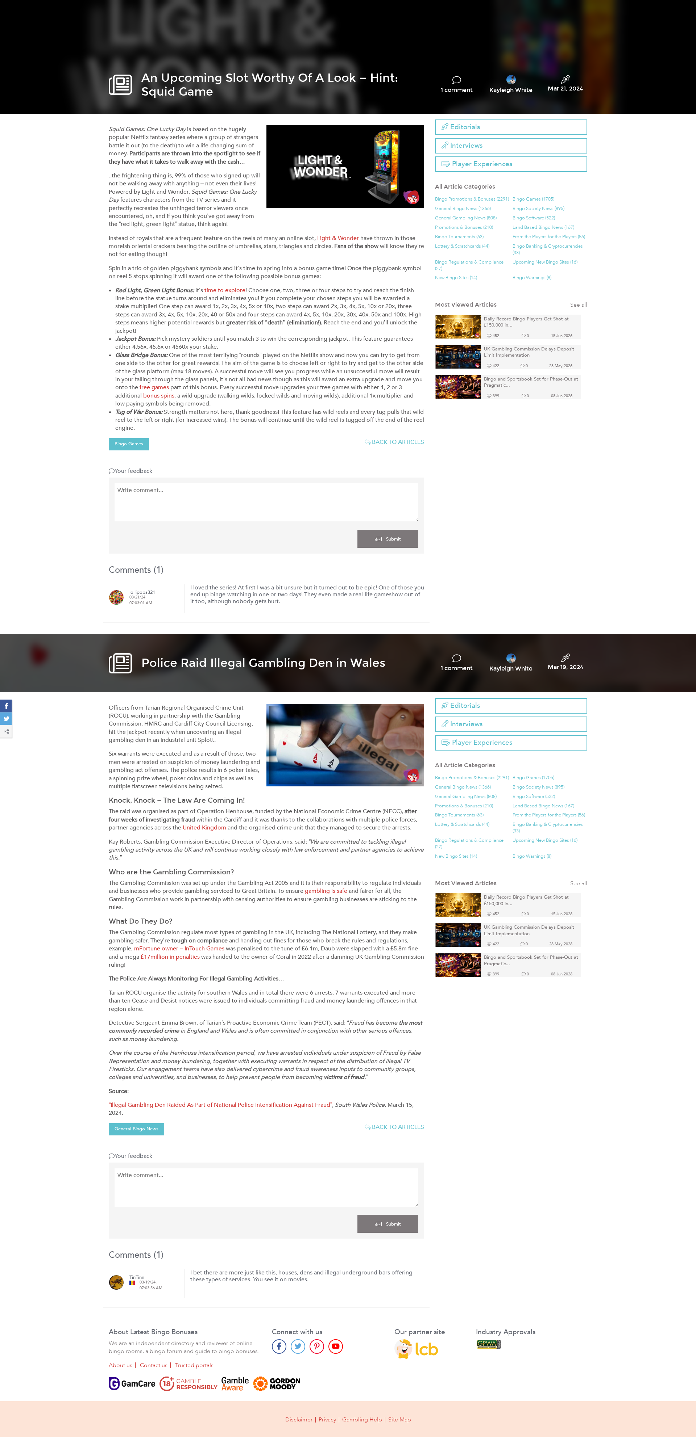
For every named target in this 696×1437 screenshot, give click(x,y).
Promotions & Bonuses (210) (464, 227)
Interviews (465, 145)
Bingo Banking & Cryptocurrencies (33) (548, 249)
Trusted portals (194, 1365)
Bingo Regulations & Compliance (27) (469, 265)
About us (120, 1365)
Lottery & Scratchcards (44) (462, 246)
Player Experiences (481, 164)
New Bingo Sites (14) (456, 278)
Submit (393, 539)
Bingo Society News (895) (538, 209)
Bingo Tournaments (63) (459, 237)
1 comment (457, 90)
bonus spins (158, 396)
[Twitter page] (298, 1346)
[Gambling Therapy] (276, 1383)
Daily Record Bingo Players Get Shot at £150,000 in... (526, 322)
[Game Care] (132, 1383)
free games (154, 387)
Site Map (399, 1420)
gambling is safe (326, 891)
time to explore (224, 290)
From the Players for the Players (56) (549, 237)
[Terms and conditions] (189, 1384)
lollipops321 (142, 592)
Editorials (464, 127)
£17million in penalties (170, 957)
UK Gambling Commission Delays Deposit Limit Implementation (529, 352)
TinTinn (136, 1277)
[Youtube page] (335, 1346)
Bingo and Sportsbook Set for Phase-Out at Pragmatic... (531, 382)
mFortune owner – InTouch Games (179, 949)
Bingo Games (129, 444)
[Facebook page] (279, 1346)
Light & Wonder (338, 238)
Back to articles (397, 442)
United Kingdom (204, 828)
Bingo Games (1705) (533, 199)
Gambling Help (362, 1420)
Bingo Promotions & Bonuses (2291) (472, 199)
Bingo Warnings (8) (532, 278)
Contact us (153, 1365)
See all (578, 305)
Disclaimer (298, 1420)
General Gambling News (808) (466, 218)
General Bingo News (136, 1129)
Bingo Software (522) (534, 218)
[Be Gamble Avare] (235, 1383)
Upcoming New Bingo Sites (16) (545, 262)
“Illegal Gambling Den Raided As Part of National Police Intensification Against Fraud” (220, 1105)
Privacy (327, 1420)
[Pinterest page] (317, 1346)
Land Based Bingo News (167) (543, 227)
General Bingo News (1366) (463, 209)
